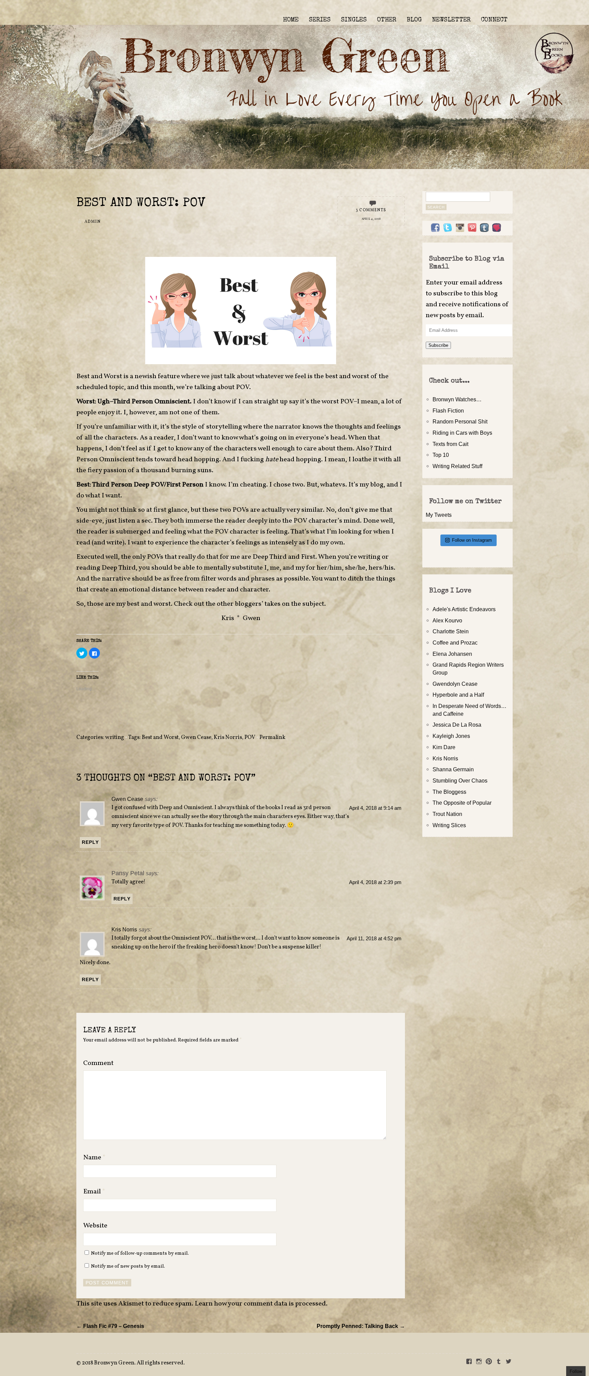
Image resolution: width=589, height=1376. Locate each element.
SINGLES (354, 20)
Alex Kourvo (447, 620)
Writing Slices (449, 825)
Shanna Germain (453, 769)
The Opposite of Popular (462, 803)
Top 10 (441, 455)
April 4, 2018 (371, 219)
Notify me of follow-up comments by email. (140, 1253)
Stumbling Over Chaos (460, 780)
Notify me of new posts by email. (128, 1266)
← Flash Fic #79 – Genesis (110, 1326)
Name (94, 1157)
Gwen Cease (196, 737)
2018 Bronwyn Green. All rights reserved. (133, 1363)
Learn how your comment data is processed (260, 1304)
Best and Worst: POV (141, 203)
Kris (227, 618)
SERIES (320, 20)
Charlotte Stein (451, 631)
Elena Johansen (452, 654)
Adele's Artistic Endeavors (464, 609)
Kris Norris (228, 737)
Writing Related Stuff (457, 466)
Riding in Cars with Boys (462, 433)
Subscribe (438, 345)
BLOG (414, 20)
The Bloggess (449, 792)
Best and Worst (160, 737)
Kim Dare (444, 747)
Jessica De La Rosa (457, 725)
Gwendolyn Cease (455, 684)
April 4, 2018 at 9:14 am (375, 808)
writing (114, 737)
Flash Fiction (448, 410)
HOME (291, 20)
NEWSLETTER (451, 20)
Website (95, 1226)
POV (249, 737)
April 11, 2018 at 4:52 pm (374, 938)
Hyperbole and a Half (458, 695)
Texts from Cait (450, 444)
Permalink (272, 737)
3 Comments (371, 210)
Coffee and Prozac (455, 642)
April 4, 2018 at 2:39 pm (375, 882)
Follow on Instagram (472, 540)
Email (94, 1191)
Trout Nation (447, 814)
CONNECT (494, 20)
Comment (98, 1063)
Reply (90, 842)
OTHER (386, 20)
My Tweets (439, 515)
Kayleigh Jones (451, 736)
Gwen (251, 618)
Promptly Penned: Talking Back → (361, 1326)
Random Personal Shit (460, 421)
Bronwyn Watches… (457, 399)
